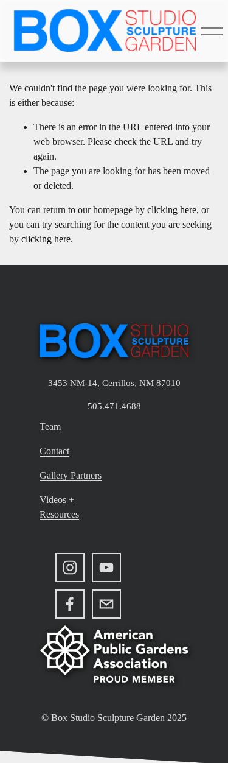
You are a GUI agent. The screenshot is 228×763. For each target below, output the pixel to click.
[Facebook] (70, 604)
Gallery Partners (71, 475)
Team (50, 426)
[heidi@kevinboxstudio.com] (106, 604)
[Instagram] (70, 567)
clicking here (171, 210)
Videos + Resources (59, 506)
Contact (54, 451)
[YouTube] (106, 567)
